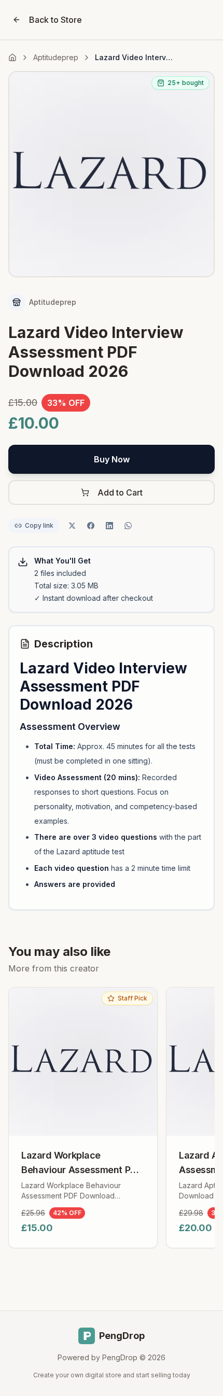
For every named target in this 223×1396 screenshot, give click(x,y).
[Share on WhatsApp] (128, 525)
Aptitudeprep (55, 57)
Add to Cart (120, 492)
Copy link (39, 525)
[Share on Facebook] (90, 525)
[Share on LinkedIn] (109, 525)
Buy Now (112, 459)
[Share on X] (72, 525)
